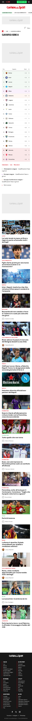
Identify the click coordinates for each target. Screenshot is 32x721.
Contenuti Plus (7, 12)
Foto (19, 698)
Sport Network (6, 689)
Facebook (9, 715)
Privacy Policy (6, 704)
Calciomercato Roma (8, 568)
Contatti (5, 696)
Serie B (5, 667)
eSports (20, 674)
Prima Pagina (21, 682)
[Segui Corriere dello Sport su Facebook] (12, 712)
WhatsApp (22, 715)
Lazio (3, 236)
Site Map (20, 689)
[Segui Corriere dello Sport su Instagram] (20, 712)
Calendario (5, 165)
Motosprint (6, 686)
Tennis (19, 669)
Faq (4, 707)
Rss (19, 687)
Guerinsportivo (6, 687)
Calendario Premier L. (23, 704)
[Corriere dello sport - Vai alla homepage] (16, 7)
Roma (3, 515)
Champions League (8, 669)
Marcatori (17, 165)
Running (20, 670)
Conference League (8, 672)
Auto (4, 681)
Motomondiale (21, 665)
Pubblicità (20, 686)
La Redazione (6, 698)
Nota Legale (6, 699)
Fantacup (5, 691)
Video (19, 696)
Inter (3, 596)
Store (19, 684)
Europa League (7, 670)
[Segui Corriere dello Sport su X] (16, 712)
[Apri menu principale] (3, 2)
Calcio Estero (6, 674)
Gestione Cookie (7, 701)
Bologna (5, 309)
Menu (28, 28)
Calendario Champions (23, 701)
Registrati (20, 691)
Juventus (5, 620)
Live (8, 2)
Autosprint (5, 682)
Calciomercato (7, 260)
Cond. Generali (6, 706)
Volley (19, 672)
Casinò (20, 706)
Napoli (4, 284)
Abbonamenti (21, 681)
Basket (20, 667)
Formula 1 (20, 664)
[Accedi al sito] (29, 2)
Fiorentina (5, 410)
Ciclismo (20, 675)
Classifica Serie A (16, 31)
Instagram (15, 715)
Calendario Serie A (22, 699)
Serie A (4, 363)
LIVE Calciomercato (20, 12)
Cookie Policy (6, 703)
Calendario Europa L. (23, 703)
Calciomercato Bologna (10, 337)
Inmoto (5, 684)
